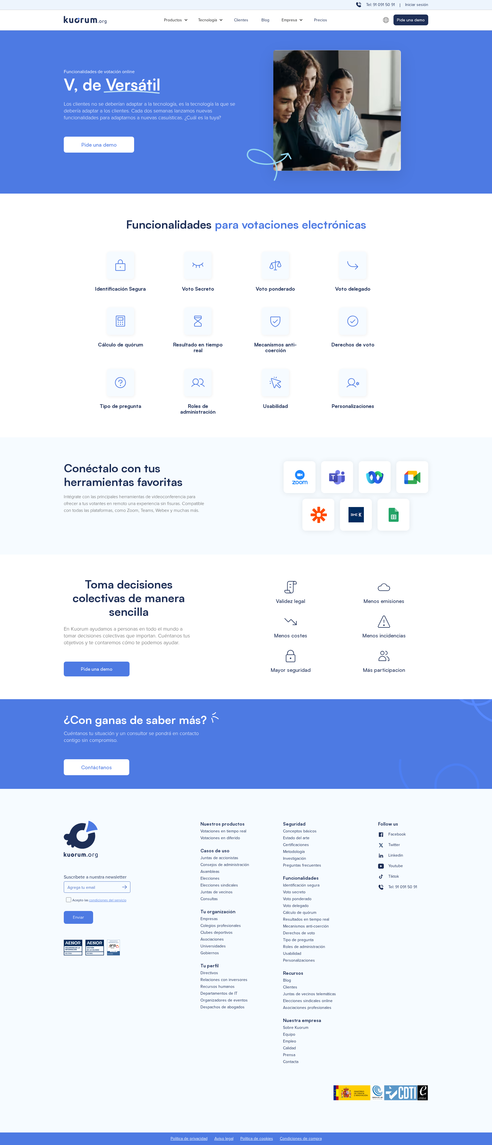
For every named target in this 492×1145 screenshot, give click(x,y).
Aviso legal (223, 1138)
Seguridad (294, 824)
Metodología (294, 851)
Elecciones (210, 878)
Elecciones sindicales (219, 885)
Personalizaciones (299, 960)
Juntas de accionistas (219, 858)
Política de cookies (256, 1138)
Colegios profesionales (220, 925)
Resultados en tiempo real (306, 919)
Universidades (213, 946)
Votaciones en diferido (220, 838)
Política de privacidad (189, 1138)
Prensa (289, 1055)
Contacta (290, 1061)
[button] (175, 20)
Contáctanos (96, 767)
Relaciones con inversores (223, 979)
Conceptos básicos (300, 831)
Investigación (294, 858)
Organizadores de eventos (224, 1000)
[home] (112, 20)
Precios (320, 20)
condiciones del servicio (107, 900)
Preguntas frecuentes (302, 865)
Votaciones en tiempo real (223, 831)
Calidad (289, 1048)
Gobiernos (209, 953)
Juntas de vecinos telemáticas (309, 994)
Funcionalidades (301, 878)
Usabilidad (292, 953)
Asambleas (210, 871)
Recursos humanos (217, 986)
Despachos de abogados (222, 1007)
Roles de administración (304, 946)
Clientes (241, 20)
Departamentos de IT (218, 993)
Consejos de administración (224, 864)
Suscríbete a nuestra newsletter (95, 877)
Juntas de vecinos (216, 892)
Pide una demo (411, 19)
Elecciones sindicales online (308, 1001)
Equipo (289, 1034)
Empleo (289, 1041)
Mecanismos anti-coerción (306, 926)
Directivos (209, 973)
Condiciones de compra (301, 1138)
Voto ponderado (297, 899)
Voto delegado (296, 905)
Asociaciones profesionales (307, 1007)
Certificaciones (296, 845)
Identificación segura (301, 885)
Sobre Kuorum (295, 1027)
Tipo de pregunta (298, 940)
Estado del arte (296, 838)
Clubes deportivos (216, 932)
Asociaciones (212, 939)
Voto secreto (294, 892)
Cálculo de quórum (299, 912)
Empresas (209, 919)
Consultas (209, 899)
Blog (265, 20)
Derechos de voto (299, 933)
